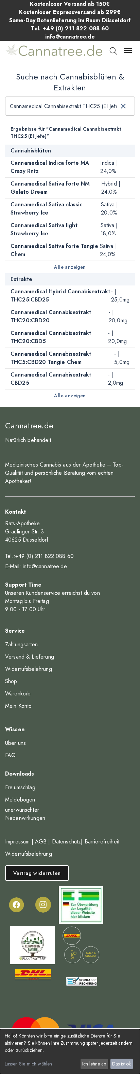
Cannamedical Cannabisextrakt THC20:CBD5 (51, 337)
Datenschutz (66, 841)
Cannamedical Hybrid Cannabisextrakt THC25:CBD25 (60, 296)
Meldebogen (20, 800)
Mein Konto (18, 706)
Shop (11, 681)
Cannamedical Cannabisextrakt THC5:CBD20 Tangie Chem (51, 358)
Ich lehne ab (94, 1063)
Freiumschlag (20, 787)
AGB (41, 841)
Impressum (17, 841)
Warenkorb (18, 693)
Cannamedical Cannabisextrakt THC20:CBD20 (51, 316)
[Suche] (113, 50)
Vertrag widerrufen (37, 873)
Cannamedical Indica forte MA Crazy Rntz (50, 167)
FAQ (10, 755)
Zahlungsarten (21, 644)
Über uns (15, 743)
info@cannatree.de (45, 566)
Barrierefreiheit (102, 841)
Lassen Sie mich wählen (28, 1063)
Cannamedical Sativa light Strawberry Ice (44, 229)
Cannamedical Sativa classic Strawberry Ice (46, 209)
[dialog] (70, 1051)
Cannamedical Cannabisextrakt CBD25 (51, 379)
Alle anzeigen (70, 267)
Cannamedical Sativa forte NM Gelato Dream (50, 188)
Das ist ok (121, 1063)
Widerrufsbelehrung (28, 669)
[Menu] (128, 50)
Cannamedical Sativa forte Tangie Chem (54, 250)
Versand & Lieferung (29, 657)
